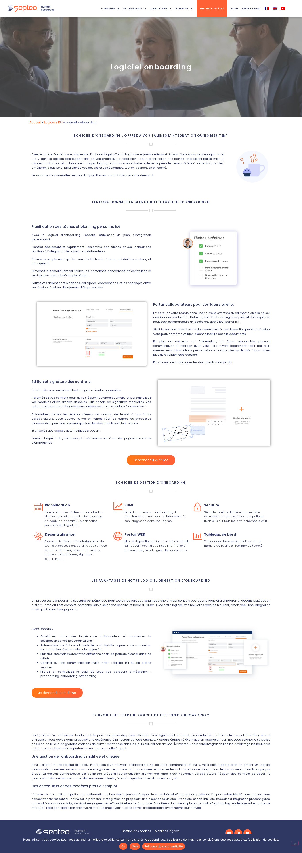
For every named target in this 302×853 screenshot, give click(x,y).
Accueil (35, 122)
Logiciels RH (53, 122)
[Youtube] (229, 833)
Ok (123, 846)
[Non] (295, 843)
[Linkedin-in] (238, 833)
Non (135, 846)
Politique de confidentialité (163, 846)
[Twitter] (247, 833)
